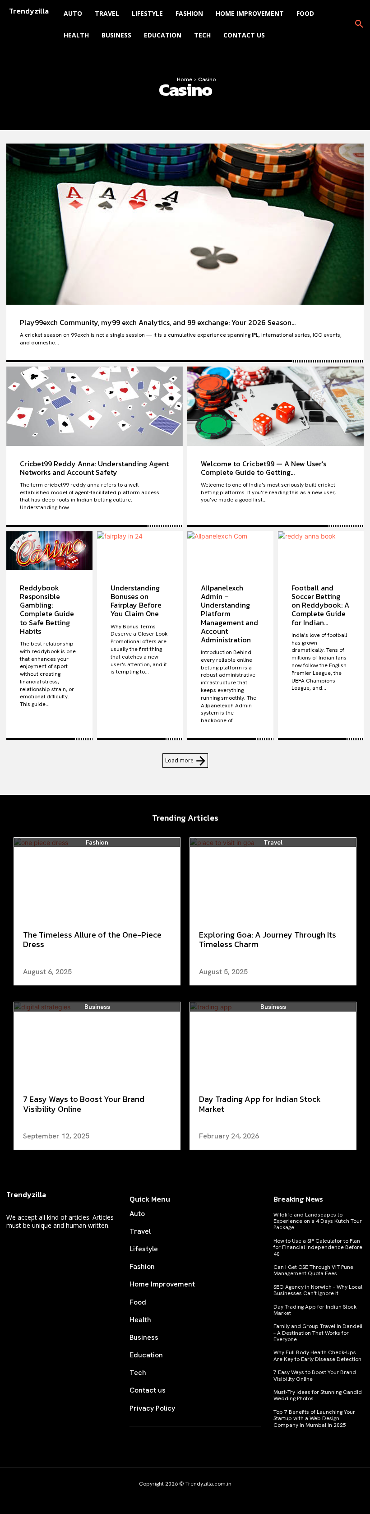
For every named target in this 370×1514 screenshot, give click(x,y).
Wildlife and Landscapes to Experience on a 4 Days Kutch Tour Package (317, 1221)
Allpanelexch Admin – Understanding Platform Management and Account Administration (229, 613)
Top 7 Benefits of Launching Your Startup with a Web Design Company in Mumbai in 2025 (314, 1418)
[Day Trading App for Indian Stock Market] (273, 1043)
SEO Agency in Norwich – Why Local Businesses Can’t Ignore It (317, 1290)
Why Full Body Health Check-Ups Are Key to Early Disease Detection (317, 1355)
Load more (179, 760)
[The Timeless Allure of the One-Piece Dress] (97, 879)
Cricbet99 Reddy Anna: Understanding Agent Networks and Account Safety (94, 468)
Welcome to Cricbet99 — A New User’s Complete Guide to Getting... (263, 468)
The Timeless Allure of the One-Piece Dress (92, 940)
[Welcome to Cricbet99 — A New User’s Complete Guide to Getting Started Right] (275, 406)
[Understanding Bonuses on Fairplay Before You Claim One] (140, 550)
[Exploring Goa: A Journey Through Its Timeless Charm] (273, 879)
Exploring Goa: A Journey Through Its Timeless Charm (267, 940)
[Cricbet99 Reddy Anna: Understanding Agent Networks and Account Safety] (94, 406)
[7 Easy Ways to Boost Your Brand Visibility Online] (97, 1043)
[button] (359, 24)
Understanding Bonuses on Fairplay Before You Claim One (136, 600)
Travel (273, 842)
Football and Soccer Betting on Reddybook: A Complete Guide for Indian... (320, 605)
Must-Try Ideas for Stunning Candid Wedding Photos (317, 1395)
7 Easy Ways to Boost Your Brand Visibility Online (83, 1104)
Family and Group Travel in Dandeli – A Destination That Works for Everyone (317, 1333)
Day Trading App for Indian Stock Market (260, 1104)
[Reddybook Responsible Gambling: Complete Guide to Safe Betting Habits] (49, 550)
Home (184, 79)
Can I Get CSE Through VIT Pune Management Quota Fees (313, 1270)
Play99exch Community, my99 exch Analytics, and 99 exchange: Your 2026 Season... (158, 322)
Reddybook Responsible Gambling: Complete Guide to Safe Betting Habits (47, 609)
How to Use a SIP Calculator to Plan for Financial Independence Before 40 (317, 1247)
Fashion (97, 842)
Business (97, 1007)
